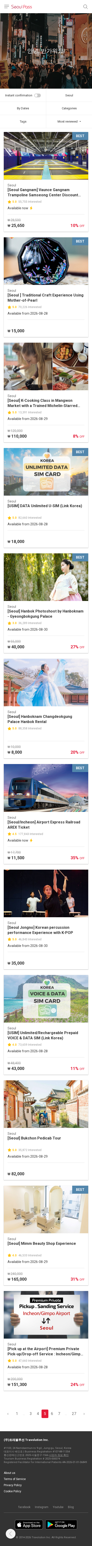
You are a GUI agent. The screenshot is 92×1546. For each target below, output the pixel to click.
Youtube (58, 1507)
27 (74, 1413)
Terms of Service (15, 1479)
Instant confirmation (18, 95)
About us (9, 1473)
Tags (23, 121)
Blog (71, 1507)
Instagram (41, 1507)
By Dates (23, 108)
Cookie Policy (12, 1491)
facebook (24, 1507)
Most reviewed (68, 121)
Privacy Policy (13, 1485)
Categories (69, 108)
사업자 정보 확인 (59, 1455)
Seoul (69, 95)
